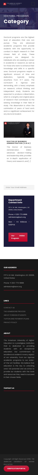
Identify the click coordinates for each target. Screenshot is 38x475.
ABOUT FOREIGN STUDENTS (15, 315)
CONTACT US (9, 307)
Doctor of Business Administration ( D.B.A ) (19, 142)
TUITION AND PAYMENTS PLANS (16, 319)
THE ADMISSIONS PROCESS (14, 311)
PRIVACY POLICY (10, 322)
